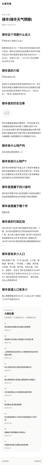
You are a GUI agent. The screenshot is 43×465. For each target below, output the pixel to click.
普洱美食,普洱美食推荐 (13, 404)
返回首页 (37, 461)
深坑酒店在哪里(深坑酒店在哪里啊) (17, 327)
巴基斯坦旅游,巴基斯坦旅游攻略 (16, 445)
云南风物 (7, 3)
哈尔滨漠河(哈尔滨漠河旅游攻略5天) (18, 367)
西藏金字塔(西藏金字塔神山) (14, 432)
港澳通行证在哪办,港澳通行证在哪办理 (18, 339)
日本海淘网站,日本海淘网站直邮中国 (18, 392)
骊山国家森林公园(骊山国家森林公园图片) (19, 380)
